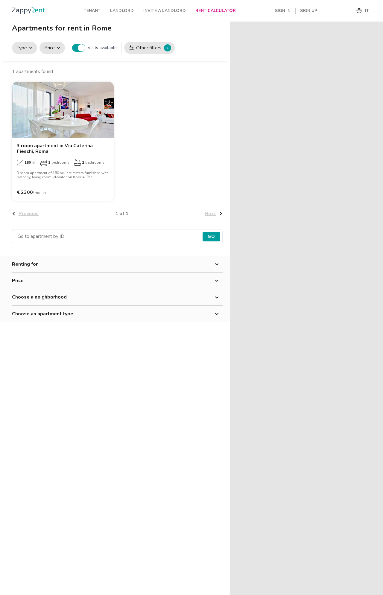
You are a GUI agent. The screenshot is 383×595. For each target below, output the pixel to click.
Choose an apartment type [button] (42, 314)
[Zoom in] (375, 29)
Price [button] (18, 280)
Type (22, 48)
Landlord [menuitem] (122, 10)
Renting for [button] (25, 264)
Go (211, 236)
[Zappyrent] (28, 10)
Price (49, 48)
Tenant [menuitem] (92, 10)
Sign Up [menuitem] (308, 10)
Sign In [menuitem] (283, 10)
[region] (306, 308)
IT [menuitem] (367, 10)
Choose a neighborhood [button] (39, 297)
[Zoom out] (375, 37)
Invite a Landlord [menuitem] (164, 10)
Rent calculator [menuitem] (215, 10)
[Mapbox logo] (245, 589)
